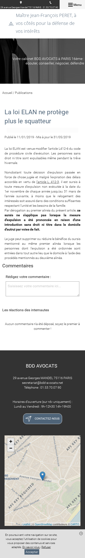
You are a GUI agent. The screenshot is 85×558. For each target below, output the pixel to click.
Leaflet (26, 524)
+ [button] (10, 441)
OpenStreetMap (43, 524)
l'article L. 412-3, (48, 182)
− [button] (10, 448)
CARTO (74, 524)
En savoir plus (31, 547)
